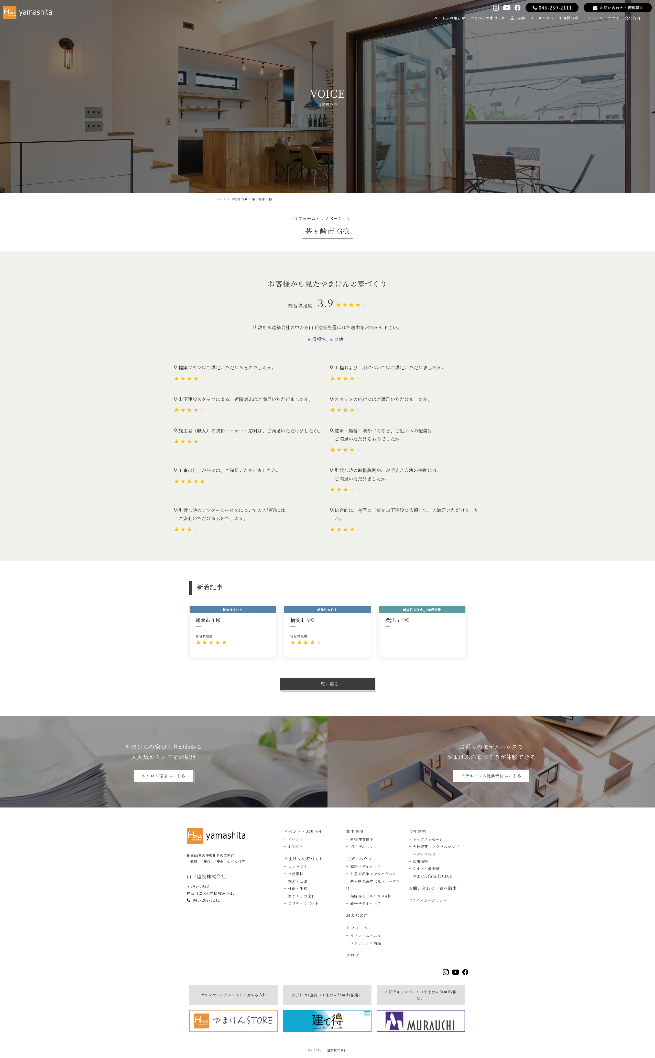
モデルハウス (542, 17)
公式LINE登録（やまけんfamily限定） (327, 994)
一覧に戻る (327, 684)
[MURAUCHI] (421, 1021)
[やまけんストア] (233, 1021)
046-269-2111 (206, 900)
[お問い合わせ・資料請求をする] (618, 7)
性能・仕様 (298, 888)
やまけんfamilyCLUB (433, 876)
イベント (296, 839)
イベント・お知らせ (447, 17)
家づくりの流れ (301, 895)
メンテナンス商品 (365, 943)
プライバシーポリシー (428, 900)
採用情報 (420, 861)
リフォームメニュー (367, 935)
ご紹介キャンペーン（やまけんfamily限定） (421, 995)
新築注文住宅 (362, 839)
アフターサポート (303, 903)
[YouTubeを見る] (506, 7)
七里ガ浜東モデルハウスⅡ (373, 873)
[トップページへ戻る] (217, 836)
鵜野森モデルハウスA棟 (370, 895)
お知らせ (296, 846)
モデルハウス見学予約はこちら (491, 776)
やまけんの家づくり (487, 17)
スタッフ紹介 (424, 854)
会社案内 (632, 17)
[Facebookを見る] (517, 7)
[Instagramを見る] (496, 7)
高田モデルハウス (365, 866)
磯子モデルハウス (365, 903)
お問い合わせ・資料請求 (433, 888)
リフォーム (593, 17)
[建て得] (327, 1021)
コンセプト (298, 866)
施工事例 (518, 17)
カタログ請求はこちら (164, 776)
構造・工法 (298, 881)
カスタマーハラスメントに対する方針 (233, 994)
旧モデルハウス (363, 846)
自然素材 (296, 873)
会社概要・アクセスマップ (436, 846)
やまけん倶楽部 (426, 868)
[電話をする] (552, 7)
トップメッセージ (428, 839)
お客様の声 (568, 17)
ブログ (614, 17)
